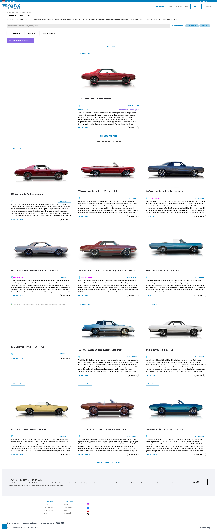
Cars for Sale (14, 12)
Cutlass (204, 26)
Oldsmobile (191, 26)
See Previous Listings (108, 46)
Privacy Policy (205, 528)
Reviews (179, 6)
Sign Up (196, 482)
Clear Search (177, 26)
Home (8, 12)
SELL (196, 6)
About (170, 6)
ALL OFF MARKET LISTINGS (108, 463)
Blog (186, 6)
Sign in (208, 6)
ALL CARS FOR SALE (108, 136)
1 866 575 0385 (11, 1)
